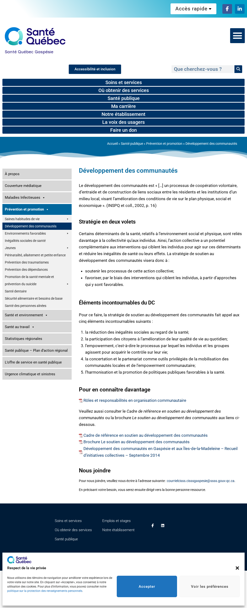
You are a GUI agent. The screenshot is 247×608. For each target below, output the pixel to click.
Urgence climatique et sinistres (30, 374)
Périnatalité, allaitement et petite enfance (35, 255)
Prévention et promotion (164, 144)
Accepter (147, 586)
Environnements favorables (25, 233)
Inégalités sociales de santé (25, 241)
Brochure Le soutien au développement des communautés (136, 441)
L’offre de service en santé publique (33, 362)
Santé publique (132, 144)
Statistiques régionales (23, 339)
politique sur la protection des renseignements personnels (44, 591)
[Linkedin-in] (240, 9)
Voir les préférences (209, 586)
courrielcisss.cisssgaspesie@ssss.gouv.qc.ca (200, 481)
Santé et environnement (24, 315)
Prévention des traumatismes (27, 262)
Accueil (112, 144)
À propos (12, 174)
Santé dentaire (16, 291)
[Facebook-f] (227, 9)
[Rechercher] (238, 69)
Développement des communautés (30, 226)
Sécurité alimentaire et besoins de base (33, 298)
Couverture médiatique (23, 186)
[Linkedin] (162, 526)
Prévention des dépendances (26, 269)
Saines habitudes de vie (22, 219)
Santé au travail (17, 327)
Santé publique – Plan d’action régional (36, 350)
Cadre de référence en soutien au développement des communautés (145, 435)
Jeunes (10, 248)
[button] (237, 568)
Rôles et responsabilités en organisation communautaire (134, 400)
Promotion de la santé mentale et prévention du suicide (29, 280)
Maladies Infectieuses (22, 197)
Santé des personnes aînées (25, 306)
